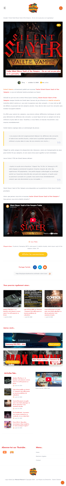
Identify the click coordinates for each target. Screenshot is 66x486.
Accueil (5, 18)
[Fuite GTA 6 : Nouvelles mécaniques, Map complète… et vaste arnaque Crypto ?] (7, 424)
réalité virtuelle (54, 100)
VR (38, 248)
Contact (38, 460)
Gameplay (22, 246)
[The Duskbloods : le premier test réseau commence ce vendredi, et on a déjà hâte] (7, 414)
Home (37, 452)
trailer (34, 248)
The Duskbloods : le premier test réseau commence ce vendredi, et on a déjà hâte (21, 414)
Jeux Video (34, 242)
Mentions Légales (41, 456)
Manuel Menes (19, 479)
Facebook (15, 246)
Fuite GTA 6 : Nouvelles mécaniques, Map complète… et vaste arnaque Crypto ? (21, 424)
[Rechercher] (61, 8)
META (27, 246)
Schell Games (8, 89)
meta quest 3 (33, 246)
